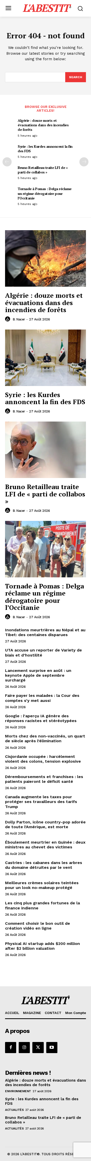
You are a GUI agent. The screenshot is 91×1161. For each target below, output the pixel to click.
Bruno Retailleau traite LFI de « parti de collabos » (42, 169)
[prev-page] (7, 161)
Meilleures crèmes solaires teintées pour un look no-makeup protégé (42, 885)
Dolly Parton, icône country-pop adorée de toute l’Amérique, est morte (45, 824)
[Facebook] (10, 1047)
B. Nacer (19, 319)
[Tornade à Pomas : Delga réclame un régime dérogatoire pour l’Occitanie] (45, 549)
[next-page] (83, 161)
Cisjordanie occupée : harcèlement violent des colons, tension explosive (43, 759)
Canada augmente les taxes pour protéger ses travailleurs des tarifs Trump (41, 801)
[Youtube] (51, 1047)
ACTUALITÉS (14, 1110)
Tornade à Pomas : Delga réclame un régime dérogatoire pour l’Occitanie (45, 193)
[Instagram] (24, 1047)
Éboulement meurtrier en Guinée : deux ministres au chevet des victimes (45, 844)
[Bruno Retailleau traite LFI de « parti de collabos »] (45, 450)
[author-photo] (8, 319)
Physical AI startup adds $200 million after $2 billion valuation (42, 946)
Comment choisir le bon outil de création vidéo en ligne (37, 926)
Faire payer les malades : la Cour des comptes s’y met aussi (42, 698)
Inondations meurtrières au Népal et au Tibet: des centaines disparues (45, 632)
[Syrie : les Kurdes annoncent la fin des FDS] (45, 358)
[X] (37, 1047)
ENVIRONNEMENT (18, 1091)
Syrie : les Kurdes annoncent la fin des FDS (45, 148)
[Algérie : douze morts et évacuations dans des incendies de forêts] (45, 258)
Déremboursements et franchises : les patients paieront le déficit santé (44, 779)
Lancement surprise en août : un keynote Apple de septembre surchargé (38, 675)
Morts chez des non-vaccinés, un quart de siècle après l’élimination (45, 738)
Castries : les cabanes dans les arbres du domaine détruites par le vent (43, 865)
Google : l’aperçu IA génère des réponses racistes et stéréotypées (41, 718)
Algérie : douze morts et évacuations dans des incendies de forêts (43, 125)
